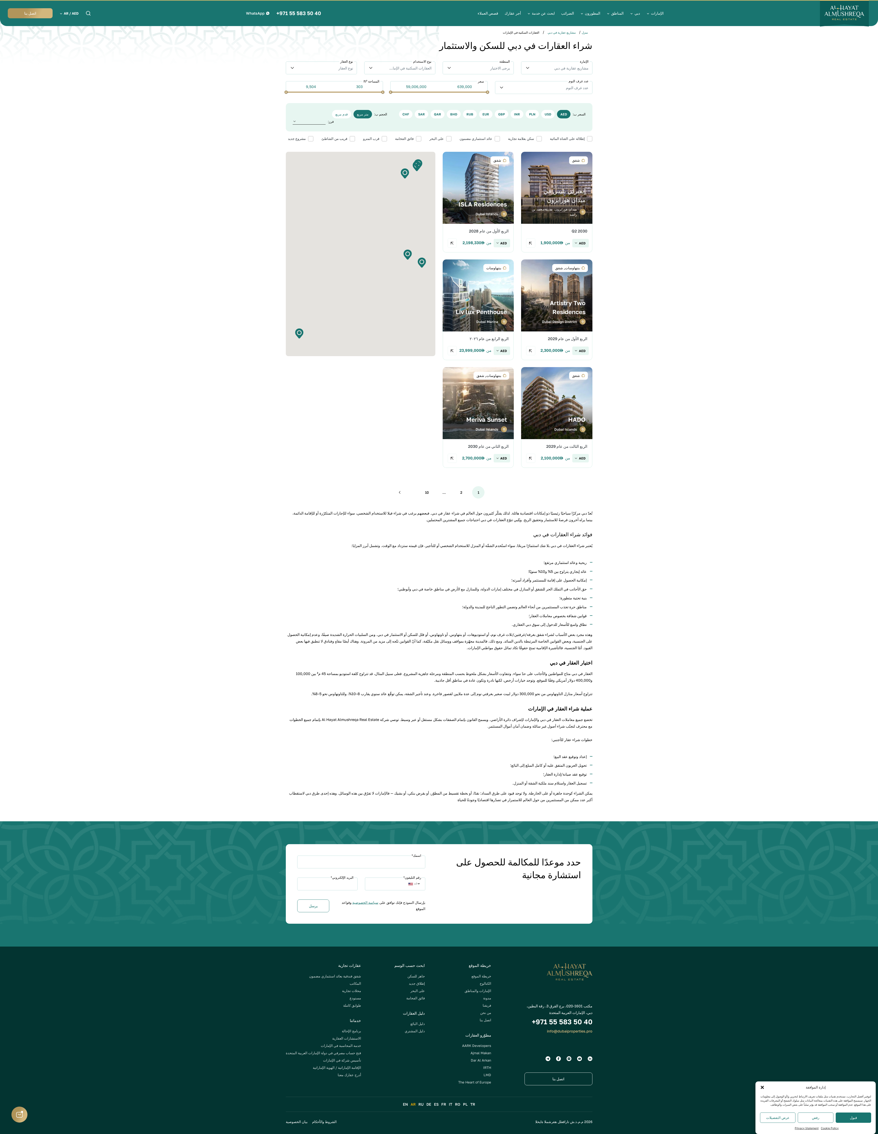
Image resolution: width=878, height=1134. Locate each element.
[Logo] (844, 13)
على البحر (417, 991)
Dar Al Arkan (481, 1060)
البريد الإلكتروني (342, 877)
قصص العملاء (488, 13)
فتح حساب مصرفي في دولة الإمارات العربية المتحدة (323, 1053)
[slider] (487, 92)
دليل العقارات (414, 1013)
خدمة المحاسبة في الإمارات (341, 1045)
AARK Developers (476, 1045)
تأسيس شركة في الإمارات (342, 1060)
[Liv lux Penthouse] (478, 309)
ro (457, 1104)
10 (427, 492)
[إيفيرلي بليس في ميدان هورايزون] (556, 202)
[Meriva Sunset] (478, 417)
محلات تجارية (351, 991)
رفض (815, 1117)
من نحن (485, 1013)
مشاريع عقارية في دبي (562, 32)
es (436, 1104)
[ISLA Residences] (478, 202)
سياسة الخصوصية (365, 902)
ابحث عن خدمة (543, 13)
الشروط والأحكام (324, 1122)
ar (413, 1104)
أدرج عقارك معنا (349, 1075)
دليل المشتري (415, 1031)
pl (465, 1104)
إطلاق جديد (417, 983)
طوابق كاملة (352, 1005)
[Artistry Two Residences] (556, 309)
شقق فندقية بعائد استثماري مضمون (335, 976)
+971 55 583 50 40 (298, 13)
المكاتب (355, 983)
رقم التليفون (412, 877)
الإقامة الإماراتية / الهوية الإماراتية (337, 1067)
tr (472, 1104)
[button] (762, 1087)
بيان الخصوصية (297, 1122)
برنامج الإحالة (351, 1031)
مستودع (355, 998)
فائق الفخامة (415, 998)
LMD (487, 1075)
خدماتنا (355, 1020)
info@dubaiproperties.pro (569, 1031)
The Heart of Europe (474, 1082)
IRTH (487, 1067)
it (450, 1104)
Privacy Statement (807, 1128)
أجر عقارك (513, 13)
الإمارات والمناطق (478, 991)
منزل (585, 32)
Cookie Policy (830, 1128)
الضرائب (567, 13)
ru (421, 1104)
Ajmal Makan (481, 1053)
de (428, 1104)
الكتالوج (485, 983)
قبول (853, 1117)
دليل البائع (417, 1024)
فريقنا (487, 1005)
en (405, 1104)
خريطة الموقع (481, 976)
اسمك (416, 855)
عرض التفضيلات (778, 1117)
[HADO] (556, 417)
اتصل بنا (485, 1020)
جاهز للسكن (416, 976)
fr (443, 1104)
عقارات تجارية (349, 965)
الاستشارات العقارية (346, 1038)
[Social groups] (590, 1058)
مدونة (487, 998)
